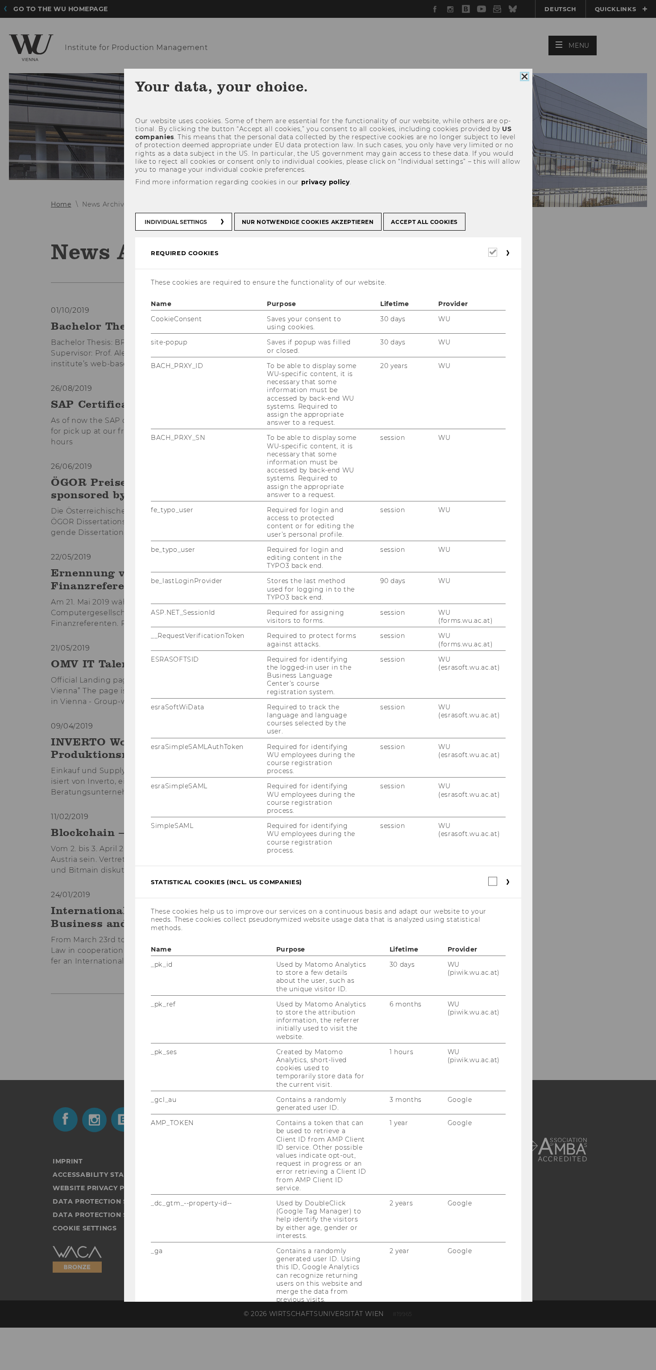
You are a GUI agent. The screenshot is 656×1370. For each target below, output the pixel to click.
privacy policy (325, 182)
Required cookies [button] (184, 253)
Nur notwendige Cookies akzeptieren (307, 222)
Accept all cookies (424, 222)
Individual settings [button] (176, 222)
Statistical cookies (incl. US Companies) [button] (226, 882)
